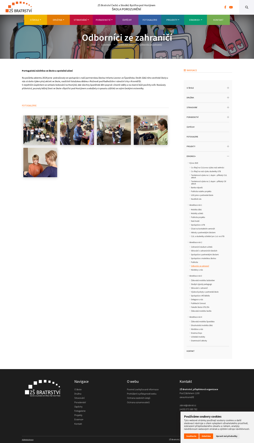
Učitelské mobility (198, 337)
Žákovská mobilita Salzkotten (203, 280)
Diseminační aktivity (199, 340)
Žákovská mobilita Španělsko (203, 321)
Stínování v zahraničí (199, 288)
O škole (34, 19)
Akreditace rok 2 (125, 44)
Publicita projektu (198, 217)
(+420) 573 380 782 (188, 409)
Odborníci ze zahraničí (151, 44)
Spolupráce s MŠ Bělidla (200, 295)
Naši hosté (195, 221)
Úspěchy (127, 19)
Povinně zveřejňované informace (143, 389)
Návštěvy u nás (197, 270)
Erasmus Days (196, 333)
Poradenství (103, 19)
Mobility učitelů (197, 213)
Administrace (28, 439)
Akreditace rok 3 (195, 276)
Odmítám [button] (206, 436)
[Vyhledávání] (246, 7)
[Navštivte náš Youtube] (231, 7)
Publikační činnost (198, 303)
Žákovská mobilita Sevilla (201, 311)
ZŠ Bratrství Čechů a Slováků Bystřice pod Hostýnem (126, 7)
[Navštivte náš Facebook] (225, 7)
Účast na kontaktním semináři (203, 228)
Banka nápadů (197, 187)
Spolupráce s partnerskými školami (205, 254)
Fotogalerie (150, 19)
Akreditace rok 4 (195, 317)
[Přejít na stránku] (20, 7)
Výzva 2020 (193, 163)
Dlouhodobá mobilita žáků (202, 325)
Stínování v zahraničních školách (204, 250)
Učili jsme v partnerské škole (202, 195)
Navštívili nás (196, 199)
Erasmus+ (194, 19)
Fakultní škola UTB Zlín (200, 307)
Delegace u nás (197, 299)
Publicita (194, 262)
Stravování (80, 19)
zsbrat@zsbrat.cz (188, 405)
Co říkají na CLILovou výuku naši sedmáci (207, 167)
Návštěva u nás (197, 329)
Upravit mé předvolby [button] (226, 436)
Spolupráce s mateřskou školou (203, 258)
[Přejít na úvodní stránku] (45, 388)
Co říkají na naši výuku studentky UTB (206, 171)
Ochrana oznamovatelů (138, 402)
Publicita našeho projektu (201, 191)
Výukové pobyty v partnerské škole (204, 292)
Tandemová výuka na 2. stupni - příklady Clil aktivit (208, 182)
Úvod (93, 44)
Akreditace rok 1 (195, 205)
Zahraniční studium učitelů (201, 247)
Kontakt (218, 19)
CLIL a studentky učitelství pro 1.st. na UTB (207, 236)
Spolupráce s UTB (198, 225)
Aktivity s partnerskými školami (203, 232)
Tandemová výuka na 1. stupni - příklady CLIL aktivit (209, 176)
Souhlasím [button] (191, 436)
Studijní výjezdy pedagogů (201, 284)
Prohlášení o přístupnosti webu (141, 393)
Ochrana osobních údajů (138, 397)
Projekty (171, 19)
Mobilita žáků (196, 209)
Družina (57, 19)
